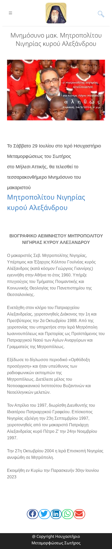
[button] (33, 514)
